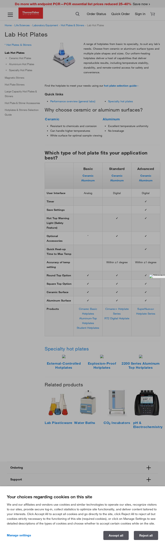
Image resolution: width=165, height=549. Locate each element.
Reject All (146, 535)
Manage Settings (19, 535)
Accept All (116, 535)
